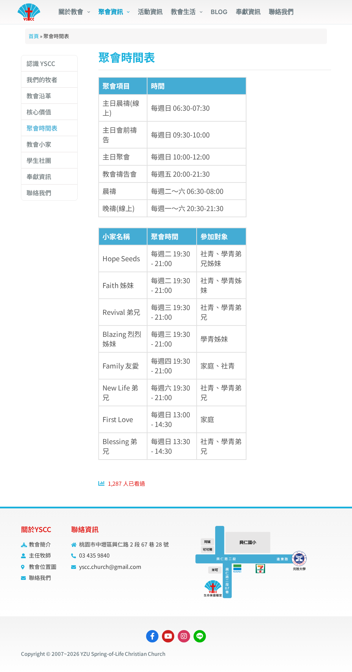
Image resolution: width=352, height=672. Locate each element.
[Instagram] (184, 636)
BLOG (219, 12)
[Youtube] (168, 636)
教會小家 (38, 144)
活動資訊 (150, 12)
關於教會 (70, 12)
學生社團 (38, 160)
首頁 (34, 36)
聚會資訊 (110, 12)
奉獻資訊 (248, 12)
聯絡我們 (281, 12)
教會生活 (183, 12)
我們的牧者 (41, 79)
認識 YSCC (40, 63)
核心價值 (38, 111)
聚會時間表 (41, 127)
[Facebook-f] (152, 636)
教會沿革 (38, 95)
